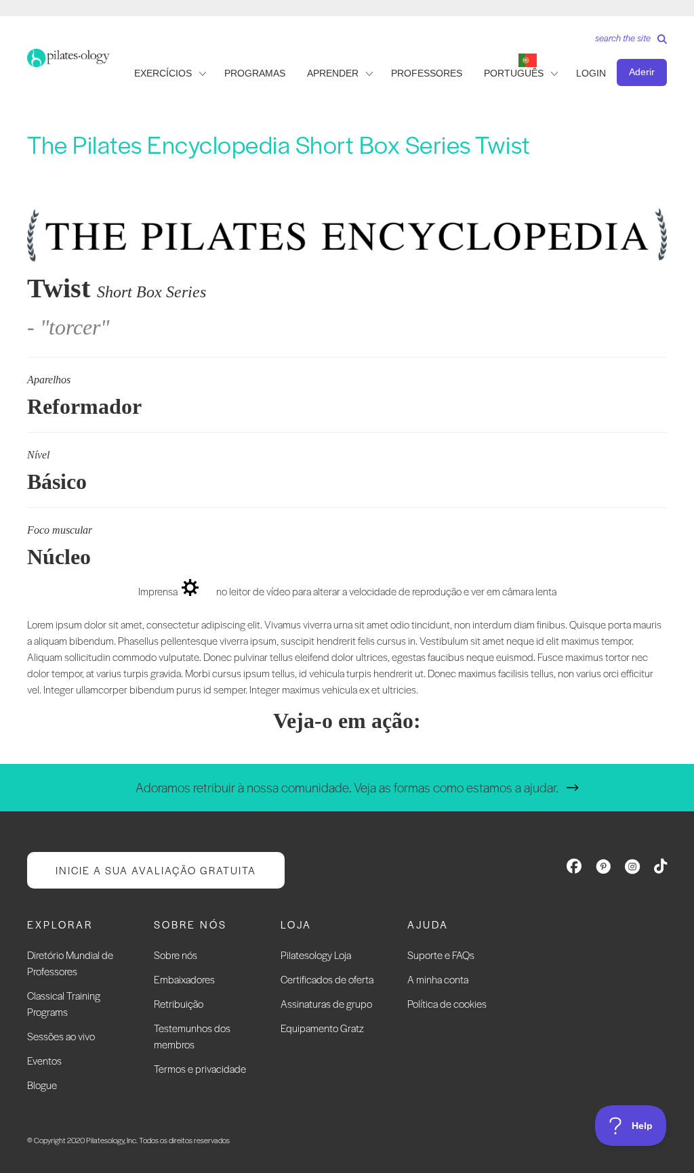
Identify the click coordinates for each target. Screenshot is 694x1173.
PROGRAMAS (254, 73)
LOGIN (591, 73)
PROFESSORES (426, 73)
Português (514, 73)
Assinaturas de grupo (326, 1003)
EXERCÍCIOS (163, 73)
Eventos (44, 1060)
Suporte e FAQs (440, 954)
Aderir (642, 71)
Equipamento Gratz (322, 1028)
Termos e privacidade (200, 1068)
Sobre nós (175, 954)
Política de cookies (447, 1003)
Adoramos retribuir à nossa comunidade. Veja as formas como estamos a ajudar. (347, 787)
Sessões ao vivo (61, 1036)
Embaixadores (184, 979)
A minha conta (437, 979)
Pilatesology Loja (316, 954)
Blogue (42, 1085)
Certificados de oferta (327, 979)
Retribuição (178, 1003)
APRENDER (333, 73)
